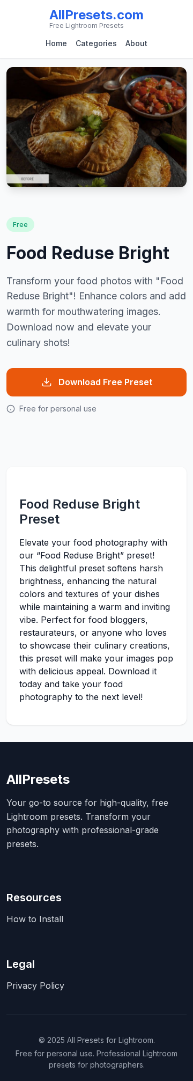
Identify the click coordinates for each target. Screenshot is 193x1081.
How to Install (34, 919)
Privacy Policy (35, 985)
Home (56, 43)
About (136, 43)
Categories (96, 43)
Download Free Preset (105, 382)
